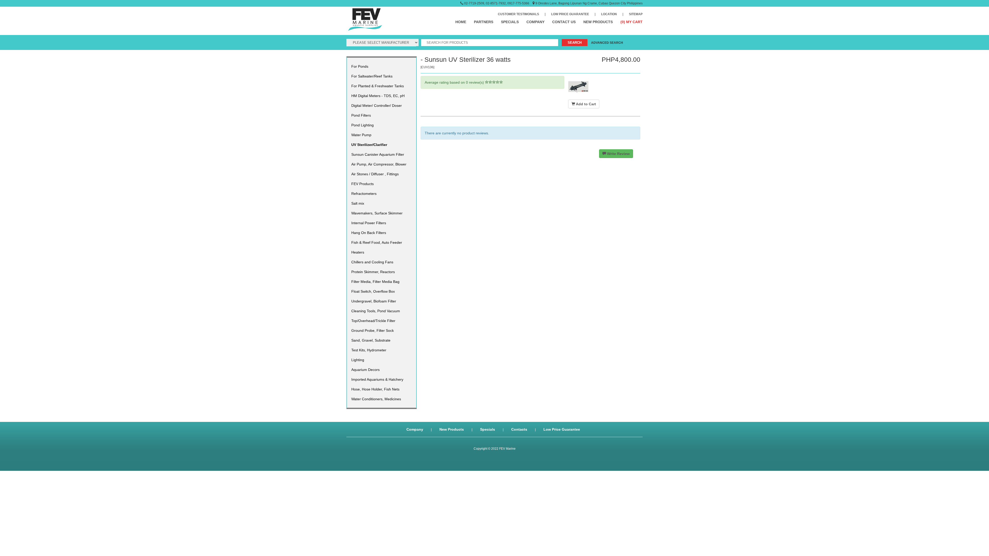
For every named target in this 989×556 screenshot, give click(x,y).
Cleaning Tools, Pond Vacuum (375, 311)
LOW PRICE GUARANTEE (570, 14)
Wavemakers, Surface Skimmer (377, 213)
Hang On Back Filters (368, 233)
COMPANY (535, 22)
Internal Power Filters (368, 223)
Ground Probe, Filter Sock (372, 330)
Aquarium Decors (365, 370)
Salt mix (357, 203)
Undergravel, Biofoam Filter (373, 301)
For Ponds (359, 66)
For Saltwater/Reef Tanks (372, 76)
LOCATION (609, 14)
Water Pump (361, 135)
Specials (487, 429)
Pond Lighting (362, 125)
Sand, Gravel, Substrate (370, 340)
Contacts (519, 429)
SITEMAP (636, 14)
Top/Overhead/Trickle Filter (373, 321)
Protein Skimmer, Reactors (373, 272)
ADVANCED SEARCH (607, 43)
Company (414, 429)
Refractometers (364, 194)
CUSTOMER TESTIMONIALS (518, 14)
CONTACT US (564, 22)
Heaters (357, 252)
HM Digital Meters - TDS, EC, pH (378, 96)
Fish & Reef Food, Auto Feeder (376, 242)
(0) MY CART (631, 22)
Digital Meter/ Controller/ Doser (376, 105)
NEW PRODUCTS (598, 22)
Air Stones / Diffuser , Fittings (375, 174)
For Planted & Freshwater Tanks (377, 86)
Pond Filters (361, 115)
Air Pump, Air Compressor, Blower (378, 164)
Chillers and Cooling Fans (372, 262)
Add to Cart (585, 104)
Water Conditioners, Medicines (376, 399)
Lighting (357, 360)
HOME (460, 22)
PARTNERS (483, 22)
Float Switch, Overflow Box (373, 291)
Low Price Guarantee (561, 429)
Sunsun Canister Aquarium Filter (377, 154)
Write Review (618, 154)
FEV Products (362, 184)
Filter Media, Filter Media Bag (375, 282)
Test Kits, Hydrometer (368, 350)
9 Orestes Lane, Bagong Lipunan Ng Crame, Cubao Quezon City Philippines (589, 3)
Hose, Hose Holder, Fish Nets (375, 389)
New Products (451, 429)
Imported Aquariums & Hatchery (377, 379)
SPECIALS (510, 22)
